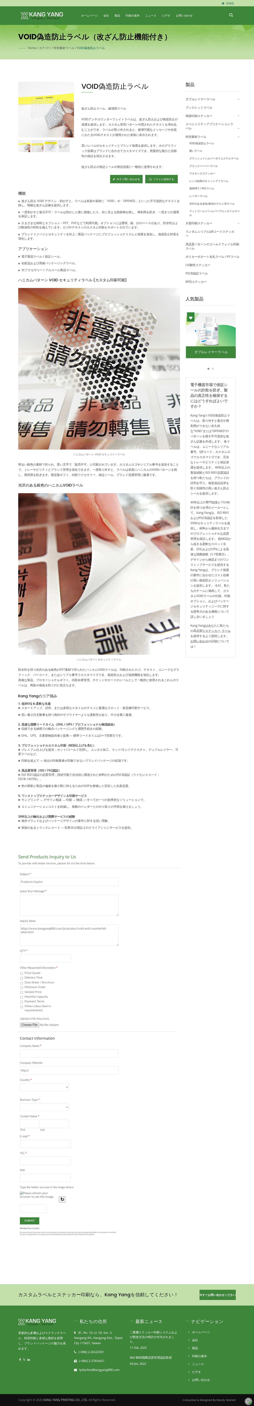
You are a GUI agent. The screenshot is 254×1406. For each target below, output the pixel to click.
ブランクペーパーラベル (203, 166)
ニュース (150, 15)
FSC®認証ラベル (197, 273)
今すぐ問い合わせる (128, 179)
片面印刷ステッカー (199, 223)
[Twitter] (24, 1360)
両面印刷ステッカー (199, 116)
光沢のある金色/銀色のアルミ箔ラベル (212, 203)
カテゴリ (45, 48)
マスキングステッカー (202, 173)
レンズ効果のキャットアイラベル (208, 181)
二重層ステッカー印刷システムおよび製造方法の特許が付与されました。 (153, 1337)
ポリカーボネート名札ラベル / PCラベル (212, 257)
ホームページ (89, 15)
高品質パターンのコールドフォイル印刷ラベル (212, 246)
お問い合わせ (184, 15)
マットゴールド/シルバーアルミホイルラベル (214, 213)
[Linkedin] (28, 1360)
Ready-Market (226, 1400)
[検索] (231, 14)
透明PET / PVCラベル (201, 188)
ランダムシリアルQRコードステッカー (210, 234)
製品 (117, 15)
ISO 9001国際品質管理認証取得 (151, 1357)
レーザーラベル (198, 196)
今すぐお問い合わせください (218, 1295)
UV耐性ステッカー (198, 265)
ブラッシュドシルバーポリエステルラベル (214, 158)
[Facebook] (20, 1360)
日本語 (230, 3)
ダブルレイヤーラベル (200, 99)
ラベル (226, 631)
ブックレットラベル (199, 107)
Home (32, 48)
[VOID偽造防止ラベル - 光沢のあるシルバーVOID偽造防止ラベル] (69, 132)
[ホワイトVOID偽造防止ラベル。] (37, 146)
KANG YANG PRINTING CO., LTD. (65, 1400)
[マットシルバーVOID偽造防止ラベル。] (51, 146)
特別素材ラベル (64, 48)
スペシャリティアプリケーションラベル (209, 126)
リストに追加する (163, 179)
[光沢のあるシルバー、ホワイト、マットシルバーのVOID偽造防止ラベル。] (64, 146)
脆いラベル (195, 150)
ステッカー (212, 631)
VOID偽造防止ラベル (91, 48)
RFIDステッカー (196, 282)
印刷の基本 (133, 15)
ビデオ (166, 15)
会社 (106, 15)
